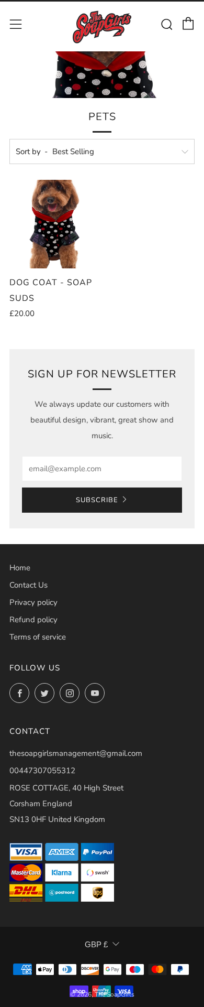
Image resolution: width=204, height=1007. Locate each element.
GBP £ (96, 944)
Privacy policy (33, 602)
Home (19, 567)
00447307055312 (42, 770)
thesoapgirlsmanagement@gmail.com (75, 753)
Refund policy (33, 619)
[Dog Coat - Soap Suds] (53, 224)
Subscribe (97, 500)
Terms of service (37, 637)
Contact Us (28, 585)
